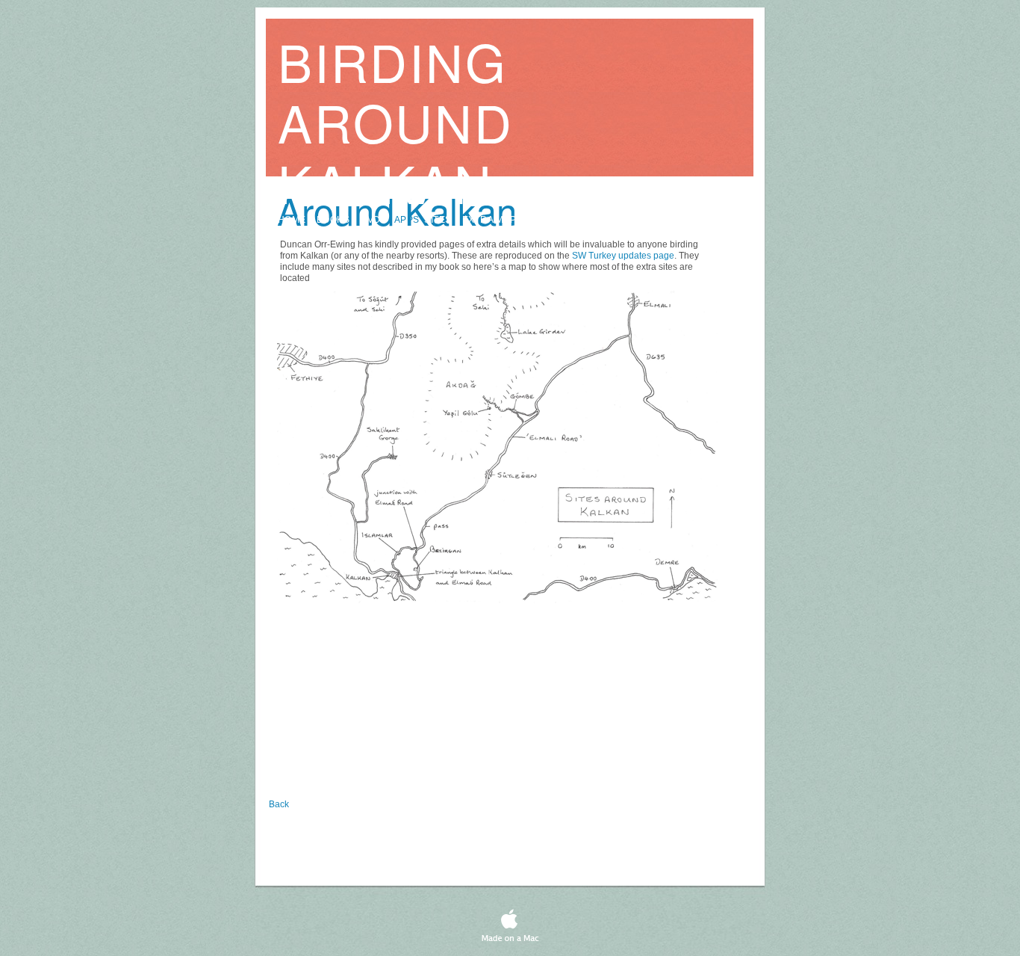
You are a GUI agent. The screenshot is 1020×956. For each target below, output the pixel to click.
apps (407, 220)
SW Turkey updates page (623, 255)
